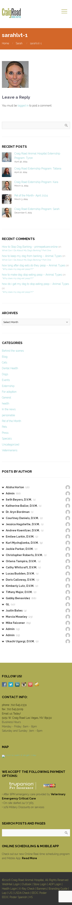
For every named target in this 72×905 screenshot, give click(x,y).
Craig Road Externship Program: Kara (36, 182)
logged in (23, 105)
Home (5, 43)
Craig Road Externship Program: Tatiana (37, 168)
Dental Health (10, 368)
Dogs (5, 374)
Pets (4, 426)
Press (5, 432)
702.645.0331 (19, 704)
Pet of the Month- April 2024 (31, 195)
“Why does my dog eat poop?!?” (18, 269)
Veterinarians (9, 450)
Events (6, 380)
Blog (4, 356)
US (10, 892)
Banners (42, 888)
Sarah (19, 43)
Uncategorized (10, 444)
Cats (4, 362)
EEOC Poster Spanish (14, 897)
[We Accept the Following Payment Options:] (36, 786)
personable (8, 415)
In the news (9, 409)
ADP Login (55, 884)
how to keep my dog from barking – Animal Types (32, 255)
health (5, 403)
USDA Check (22, 892)
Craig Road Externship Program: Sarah (37, 209)
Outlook (26, 884)
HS (31, 897)
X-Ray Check (27, 888)
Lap (4, 892)
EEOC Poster (39, 892)
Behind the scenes (13, 350)
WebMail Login (11, 884)
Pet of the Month (11, 421)
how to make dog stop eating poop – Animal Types (32, 274)
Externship (8, 385)
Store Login (39, 884)
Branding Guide (58, 888)
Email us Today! (11, 713)
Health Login (9, 888)
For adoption (9, 391)
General (6, 397)
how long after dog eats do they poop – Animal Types (33, 265)
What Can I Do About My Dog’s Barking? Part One (26, 250)
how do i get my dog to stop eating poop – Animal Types (35, 283)
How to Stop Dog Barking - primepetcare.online (30, 246)
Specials (7, 438)
